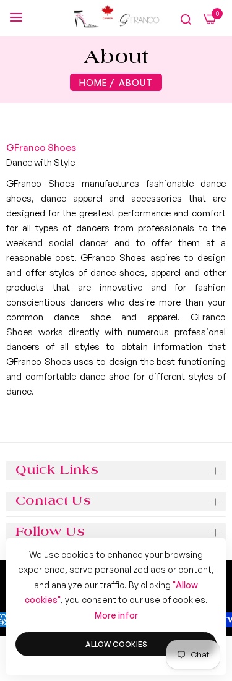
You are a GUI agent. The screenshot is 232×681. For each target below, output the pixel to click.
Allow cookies (116, 644)
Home (93, 82)
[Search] (186, 19)
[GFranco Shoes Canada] (116, 18)
